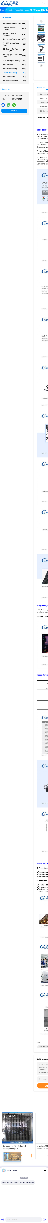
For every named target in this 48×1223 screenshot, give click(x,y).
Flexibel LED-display (14, 73)
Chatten (14, 111)
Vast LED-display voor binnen (14, 44)
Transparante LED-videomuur (14, 28)
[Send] (45, 1219)
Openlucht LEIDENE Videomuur (14, 34)
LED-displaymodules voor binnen (14, 55)
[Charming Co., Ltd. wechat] (14, 105)
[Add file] (2, 1219)
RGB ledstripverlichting (14, 60)
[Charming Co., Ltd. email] (3, 105)
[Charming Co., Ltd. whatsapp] (8, 105)
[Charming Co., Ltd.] (10, 3)
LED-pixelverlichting (14, 68)
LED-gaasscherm (14, 77)
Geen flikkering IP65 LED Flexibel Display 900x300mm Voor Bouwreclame (16, 1148)
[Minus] (45, 1170)
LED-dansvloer (14, 64)
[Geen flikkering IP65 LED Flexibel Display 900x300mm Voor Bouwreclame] (17, 1128)
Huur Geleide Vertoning (14, 39)
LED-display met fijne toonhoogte (14, 50)
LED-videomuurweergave (14, 24)
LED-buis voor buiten (14, 81)
